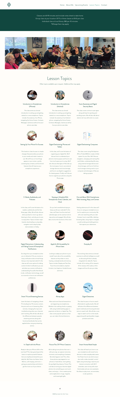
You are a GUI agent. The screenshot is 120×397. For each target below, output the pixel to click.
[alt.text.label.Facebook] (60, 389)
